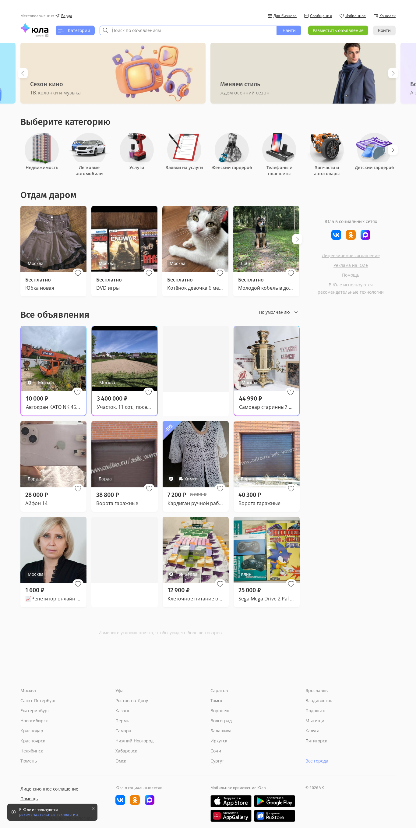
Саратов (219, 690)
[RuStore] (274, 816)
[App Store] (231, 801)
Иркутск (218, 741)
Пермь (122, 721)
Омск (120, 761)
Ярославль (316, 690)
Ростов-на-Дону (131, 700)
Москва (28, 690)
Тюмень (28, 761)
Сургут (217, 761)
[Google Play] (274, 801)
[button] (78, 273)
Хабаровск (126, 751)
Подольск (315, 710)
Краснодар (31, 731)
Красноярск (32, 741)
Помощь (350, 275)
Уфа (119, 690)
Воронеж (219, 710)
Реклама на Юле (350, 265)
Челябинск (31, 751)
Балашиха (220, 731)
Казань (122, 710)
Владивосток (318, 700)
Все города (316, 761)
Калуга (312, 731)
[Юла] (34, 28)
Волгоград (221, 721)
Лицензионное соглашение (351, 255)
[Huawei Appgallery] (231, 816)
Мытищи (314, 721)
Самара (123, 731)
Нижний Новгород (134, 741)
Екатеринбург (34, 710)
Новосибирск (34, 721)
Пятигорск (316, 741)
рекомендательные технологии (351, 292)
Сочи (215, 751)
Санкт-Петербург (38, 700)
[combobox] (188, 30)
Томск (216, 700)
